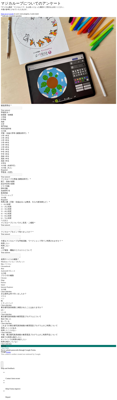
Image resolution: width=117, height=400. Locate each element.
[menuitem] (60, 375)
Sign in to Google (7, 14)
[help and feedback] (2, 364)
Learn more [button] (34, 14)
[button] (58, 292)
